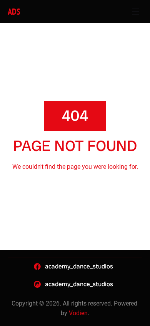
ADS (14, 11)
